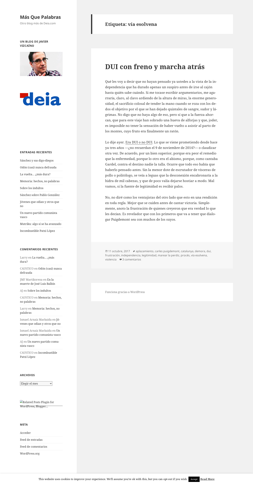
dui (209, 251)
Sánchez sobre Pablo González (40, 195)
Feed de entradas (31, 440)
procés (185, 255)
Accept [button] (194, 479)
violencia (111, 259)
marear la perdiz (168, 255)
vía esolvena (199, 255)
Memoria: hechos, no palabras (40, 181)
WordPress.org (30, 453)
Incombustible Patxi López (37, 231)
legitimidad (149, 255)
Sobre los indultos (31, 188)
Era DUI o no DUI (138, 142)
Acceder (25, 433)
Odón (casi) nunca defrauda (38, 167)
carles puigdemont (167, 251)
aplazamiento (145, 251)
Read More (207, 479)
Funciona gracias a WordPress (125, 292)
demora (200, 251)
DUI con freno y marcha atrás (155, 66)
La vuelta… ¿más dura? (35, 174)
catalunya (187, 251)
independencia (130, 255)
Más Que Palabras (40, 17)
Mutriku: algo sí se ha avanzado (40, 224)
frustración (112, 255)
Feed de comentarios (33, 446)
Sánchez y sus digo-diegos (37, 160)
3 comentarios (131, 259)
